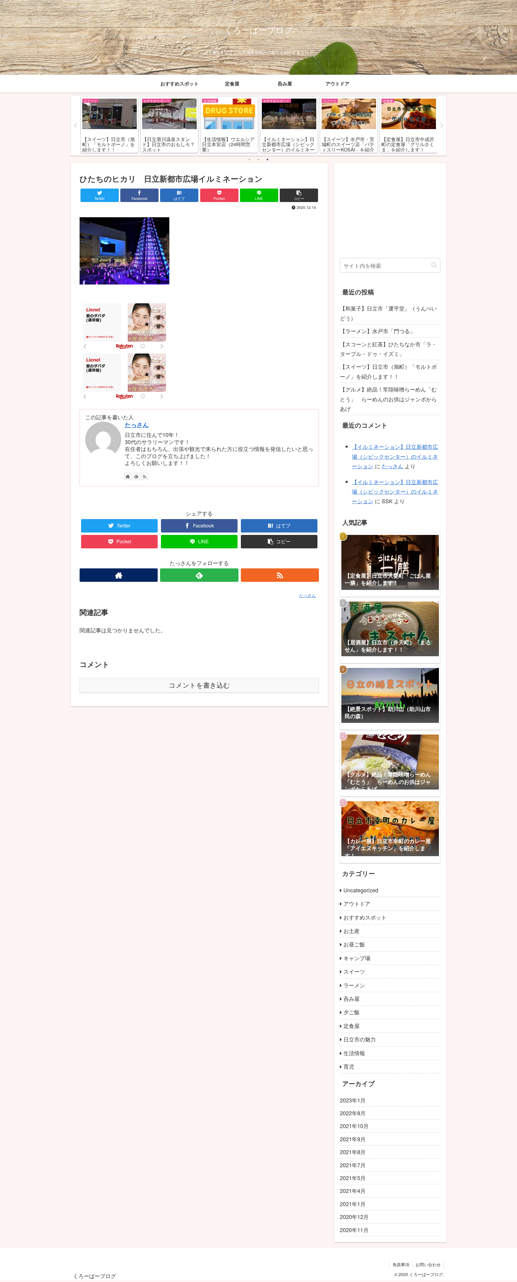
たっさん (137, 424)
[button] (434, 265)
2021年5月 (353, 1178)
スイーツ (354, 971)
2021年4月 (353, 1190)
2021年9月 (353, 1139)
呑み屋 (351, 998)
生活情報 (354, 1053)
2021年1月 (353, 1204)
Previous (75, 126)
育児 (348, 1066)
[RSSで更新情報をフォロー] (144, 476)
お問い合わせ (428, 1264)
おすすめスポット (365, 917)
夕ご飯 (351, 1012)
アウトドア (356, 903)
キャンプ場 (356, 958)
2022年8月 (353, 1113)
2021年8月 (353, 1152)
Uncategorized (360, 890)
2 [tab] (258, 160)
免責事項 (401, 1264)
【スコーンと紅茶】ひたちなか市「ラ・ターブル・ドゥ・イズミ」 (388, 348)
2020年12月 (354, 1216)
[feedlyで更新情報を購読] (136, 476)
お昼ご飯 (354, 944)
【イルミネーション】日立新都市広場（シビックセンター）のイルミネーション (395, 456)
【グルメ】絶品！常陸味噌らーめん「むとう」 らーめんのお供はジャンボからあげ (388, 398)
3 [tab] (267, 160)
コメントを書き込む (199, 685)
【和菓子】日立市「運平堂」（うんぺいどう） (388, 313)
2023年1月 (353, 1100)
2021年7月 (353, 1165)
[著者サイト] (127, 476)
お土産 (351, 930)
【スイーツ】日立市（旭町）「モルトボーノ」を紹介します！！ (388, 371)
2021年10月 (354, 1126)
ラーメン (354, 985)
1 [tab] (250, 160)
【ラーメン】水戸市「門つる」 (377, 331)
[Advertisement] (390, 211)
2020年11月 (354, 1230)
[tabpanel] (109, 124)
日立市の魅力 (359, 1039)
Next (442, 126)
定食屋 (351, 1025)
